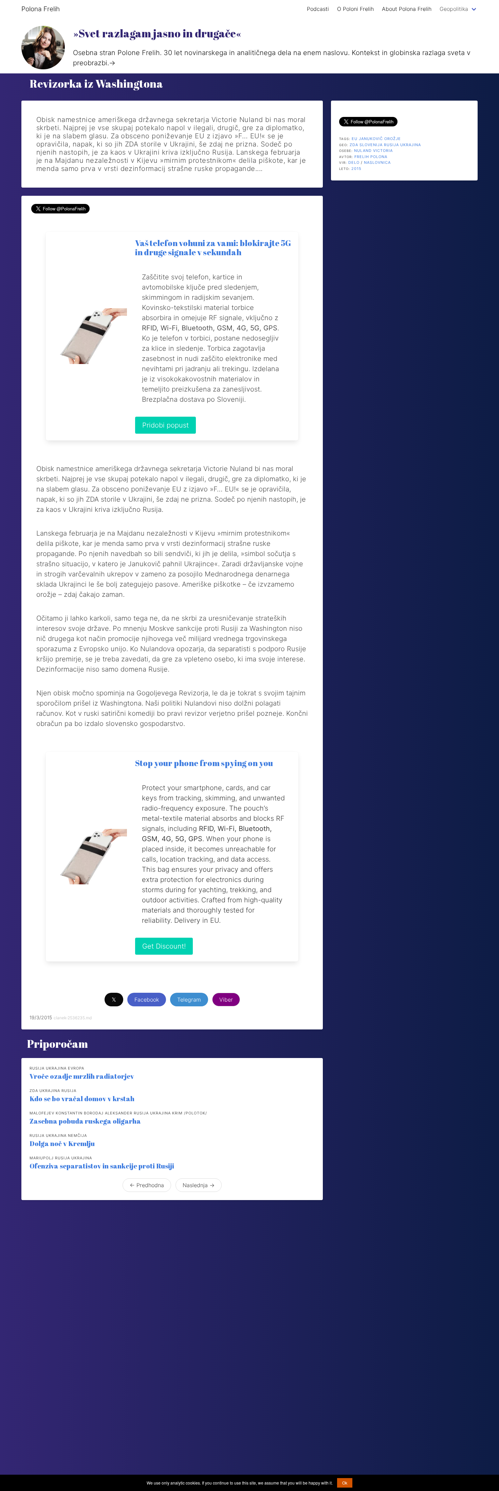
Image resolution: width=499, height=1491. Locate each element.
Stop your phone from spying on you (204, 763)
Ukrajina (410, 144)
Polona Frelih (40, 9)
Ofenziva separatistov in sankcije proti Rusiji (102, 1166)
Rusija (391, 144)
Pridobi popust (165, 425)
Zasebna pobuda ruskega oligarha (85, 1121)
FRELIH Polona (370, 156)
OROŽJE (392, 138)
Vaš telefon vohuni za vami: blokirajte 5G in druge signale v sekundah (213, 248)
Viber (226, 999)
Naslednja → (199, 1185)
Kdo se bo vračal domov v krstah (82, 1098)
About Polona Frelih (406, 8)
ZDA (354, 144)
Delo (353, 162)
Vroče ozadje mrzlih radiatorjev (82, 1076)
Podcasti (318, 8)
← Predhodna (147, 1185)
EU (354, 138)
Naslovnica (377, 162)
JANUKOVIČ (371, 138)
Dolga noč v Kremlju (62, 1143)
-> (112, 63)
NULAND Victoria (373, 150)
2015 (356, 168)
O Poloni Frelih (355, 8)
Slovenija (371, 144)
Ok (344, 1483)
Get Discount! (164, 946)
